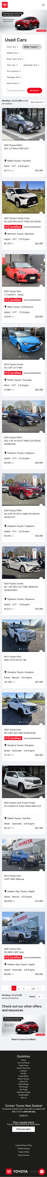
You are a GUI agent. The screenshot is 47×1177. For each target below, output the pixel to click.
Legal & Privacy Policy (23, 1145)
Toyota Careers (23, 1155)
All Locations (14, 71)
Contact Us (23, 1115)
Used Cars (24, 1081)
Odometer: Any (32, 65)
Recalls (23, 1073)
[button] (41, 1171)
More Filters (14, 83)
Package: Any (14, 77)
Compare (23, 1071)
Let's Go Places (24, 1063)
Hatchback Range (23, 1092)
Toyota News (23, 1065)
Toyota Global (23, 1152)
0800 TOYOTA (23, 1112)
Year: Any (12, 65)
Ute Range (23, 1089)
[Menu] (43, 5)
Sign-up (24, 1097)
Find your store (23, 1129)
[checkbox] (41, 140)
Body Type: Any (15, 59)
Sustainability (24, 1095)
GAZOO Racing (24, 1149)
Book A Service (23, 1079)
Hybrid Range (23, 1084)
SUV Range (23, 1087)
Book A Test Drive (23, 1068)
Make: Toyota (32, 46)
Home (23, 1060)
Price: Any (13, 46)
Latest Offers (23, 1076)
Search (34, 90)
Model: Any (13, 52)
